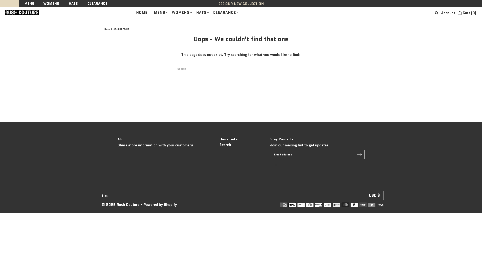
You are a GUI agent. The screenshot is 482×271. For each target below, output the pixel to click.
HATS (73, 3)
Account (448, 12)
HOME (9, 3)
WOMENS (51, 3)
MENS (29, 3)
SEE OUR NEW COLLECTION (241, 3)
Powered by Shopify (160, 204)
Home (107, 29)
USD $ (374, 195)
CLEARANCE (97, 3)
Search (225, 144)
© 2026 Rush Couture (121, 204)
